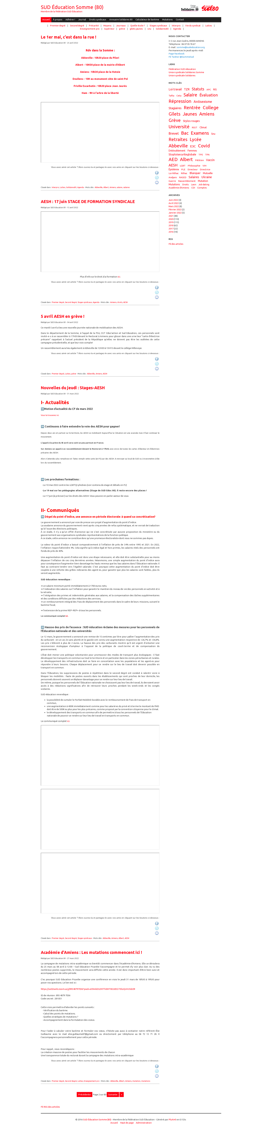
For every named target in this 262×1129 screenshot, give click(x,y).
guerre (172, 181)
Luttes (208, 25)
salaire (119, 187)
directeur (193, 169)
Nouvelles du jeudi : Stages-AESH (73, 387)
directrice (205, 169)
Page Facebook (176, 53)
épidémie (174, 169)
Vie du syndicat (193, 25)
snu (149, 28)
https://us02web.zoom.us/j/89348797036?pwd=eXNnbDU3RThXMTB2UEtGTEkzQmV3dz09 (88, 989)
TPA (207, 154)
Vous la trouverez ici (50, 415)
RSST (194, 127)
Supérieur (109, 28)
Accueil (46, 19)
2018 (171, 225)
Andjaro (173, 177)
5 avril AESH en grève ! (62, 316)
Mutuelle (208, 173)
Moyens (107, 25)
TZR (187, 89)
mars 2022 (174, 206)
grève (122, 28)
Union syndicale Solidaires (182, 75)
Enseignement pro (89, 28)
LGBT (182, 165)
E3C (193, 146)
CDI (193, 187)
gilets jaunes (136, 28)
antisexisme (203, 101)
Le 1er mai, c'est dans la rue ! (68, 37)
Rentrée (192, 107)
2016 (171, 231)
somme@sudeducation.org (191, 47)
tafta (171, 95)
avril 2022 (174, 203)
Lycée (196, 139)
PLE (183, 169)
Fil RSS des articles (50, 1106)
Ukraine (206, 177)
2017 (171, 228)
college (211, 107)
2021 (171, 216)
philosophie (194, 165)
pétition (199, 160)
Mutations (167, 19)
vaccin (210, 160)
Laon (193, 184)
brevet (174, 133)
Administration (144, 1122)
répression (180, 101)
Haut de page (127, 1122)
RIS (215, 89)
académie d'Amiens (179, 187)
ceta (178, 95)
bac (184, 133)
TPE (200, 154)
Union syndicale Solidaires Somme (186, 72)
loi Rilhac (174, 173)
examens (200, 133)
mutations (145, 1081)
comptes (202, 187)
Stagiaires (175, 108)
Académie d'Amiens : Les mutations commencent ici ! (91, 952)
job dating (203, 184)
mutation (136, 1081)
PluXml (172, 1119)
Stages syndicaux (158, 25)
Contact (180, 19)
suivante (112, 1094)
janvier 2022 (175, 212)
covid (204, 145)
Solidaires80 (162, 28)
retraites (178, 139)
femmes (192, 150)
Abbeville (98, 187)
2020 (171, 219)
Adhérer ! (70, 19)
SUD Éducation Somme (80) (72, 7)
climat (203, 127)
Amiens (113, 187)
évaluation (209, 95)
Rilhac (184, 173)
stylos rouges (191, 120)
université (179, 126)
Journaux (121, 25)
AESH (125, 302)
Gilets (174, 113)
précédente (84, 1094)
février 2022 (175, 209)
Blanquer (195, 173)
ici (119, 276)
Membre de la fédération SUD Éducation (61, 11)
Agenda (177, 28)
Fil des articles (176, 244)
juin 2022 (173, 200)
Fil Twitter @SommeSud (181, 56)
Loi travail (175, 89)
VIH (204, 165)
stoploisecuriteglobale (182, 154)
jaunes (190, 113)
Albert (106, 187)
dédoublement (177, 150)
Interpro (176, 25)
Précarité (94, 25)
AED (173, 159)
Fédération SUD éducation (182, 69)
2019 (171, 222)
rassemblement (187, 181)
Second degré (77, 25)
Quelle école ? (137, 25)
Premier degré (57, 25)
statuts (198, 89)
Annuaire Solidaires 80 (120, 19)
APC (209, 89)
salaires (126, 187)
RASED (182, 177)
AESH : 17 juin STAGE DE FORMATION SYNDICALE (88, 201)
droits (119, 302)
